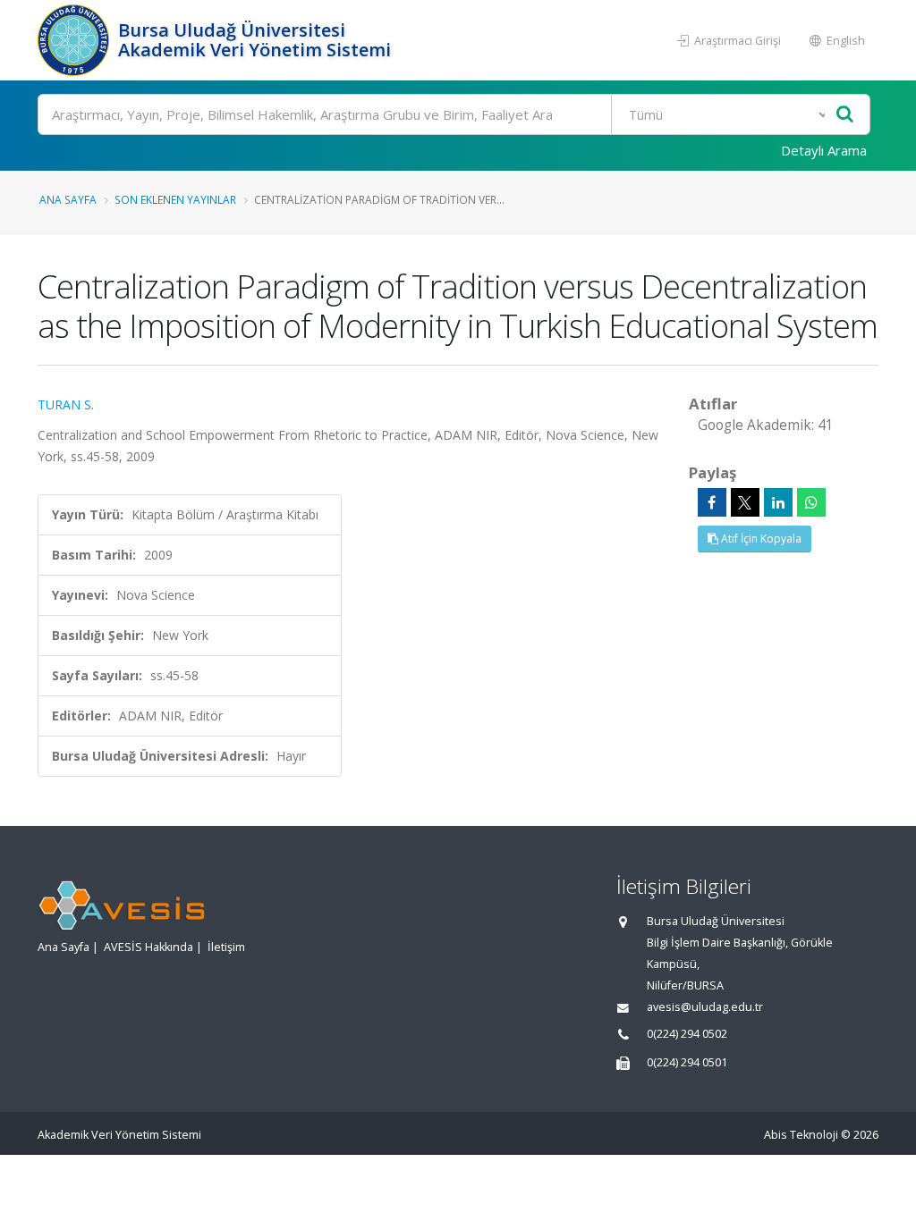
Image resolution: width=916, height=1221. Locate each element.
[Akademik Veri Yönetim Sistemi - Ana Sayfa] (76, 40)
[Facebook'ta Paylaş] (712, 502)
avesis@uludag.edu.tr (705, 1007)
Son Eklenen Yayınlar (175, 199)
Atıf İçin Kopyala (760, 538)
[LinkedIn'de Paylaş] (778, 502)
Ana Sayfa (68, 199)
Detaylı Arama (824, 150)
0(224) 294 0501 (687, 1062)
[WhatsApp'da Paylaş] (811, 502)
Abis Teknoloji (801, 1134)
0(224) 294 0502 (687, 1033)
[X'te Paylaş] (745, 502)
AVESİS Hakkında (148, 947)
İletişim (226, 947)
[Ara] (845, 115)
